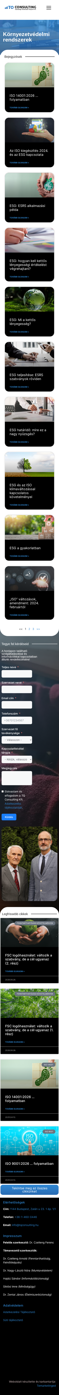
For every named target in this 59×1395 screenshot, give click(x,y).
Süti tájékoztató (13, 1320)
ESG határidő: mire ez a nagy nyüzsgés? (28, 432)
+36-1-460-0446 (26, 1217)
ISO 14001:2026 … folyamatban (24, 97)
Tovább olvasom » (19, 107)
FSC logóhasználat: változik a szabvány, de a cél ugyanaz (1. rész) (29, 1030)
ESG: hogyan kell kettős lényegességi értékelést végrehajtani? (28, 265)
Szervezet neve (12, 682)
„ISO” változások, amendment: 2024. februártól (24, 603)
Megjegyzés (9, 768)
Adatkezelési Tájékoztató (19, 1312)
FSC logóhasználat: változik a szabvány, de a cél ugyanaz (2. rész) (28, 959)
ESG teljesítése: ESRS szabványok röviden (26, 377)
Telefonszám (10, 713)
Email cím (8, 698)
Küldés (9, 817)
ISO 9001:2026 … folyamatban (29, 1164)
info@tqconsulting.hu (25, 1225)
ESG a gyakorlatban (25, 548)
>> (38, 629)
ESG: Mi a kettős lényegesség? (23, 322)
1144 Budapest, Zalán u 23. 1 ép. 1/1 (33, 1209)
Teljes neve (9, 667)
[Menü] (48, 8)
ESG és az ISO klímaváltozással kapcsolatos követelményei (22, 491)
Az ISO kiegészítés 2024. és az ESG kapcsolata (29, 153)
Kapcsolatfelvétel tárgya (13, 750)
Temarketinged (46, 1385)
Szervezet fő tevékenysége (11, 731)
